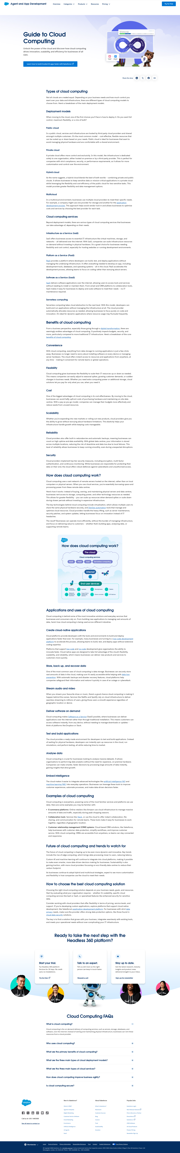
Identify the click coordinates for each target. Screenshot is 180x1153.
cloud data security (54, 915)
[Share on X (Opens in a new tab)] (143, 78)
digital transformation (110, 328)
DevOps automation (97, 507)
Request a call (83, 978)
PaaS (48, 261)
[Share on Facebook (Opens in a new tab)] (148, 78)
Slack (80, 817)
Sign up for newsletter (124, 978)
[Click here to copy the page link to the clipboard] (154, 78)
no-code (82, 649)
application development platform (87, 909)
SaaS (48, 283)
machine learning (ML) (56, 784)
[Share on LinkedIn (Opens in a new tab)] (137, 78)
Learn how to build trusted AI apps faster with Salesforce (49, 64)
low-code (70, 649)
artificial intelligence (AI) (114, 781)
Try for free (43, 978)
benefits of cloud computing (58, 337)
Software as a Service (77, 716)
